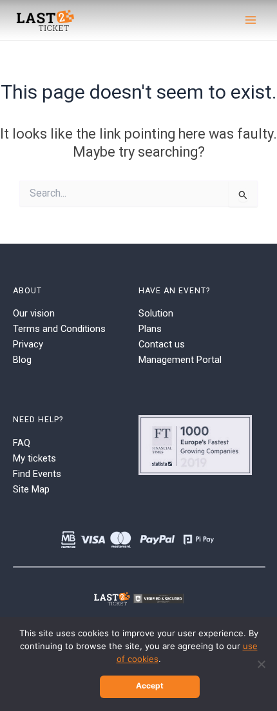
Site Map (31, 489)
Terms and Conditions (59, 329)
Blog (22, 359)
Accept (150, 685)
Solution (155, 313)
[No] (260, 663)
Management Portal (180, 359)
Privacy (28, 344)
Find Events (37, 474)
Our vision (34, 313)
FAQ (21, 443)
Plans (150, 329)
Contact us (161, 344)
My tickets (34, 458)
